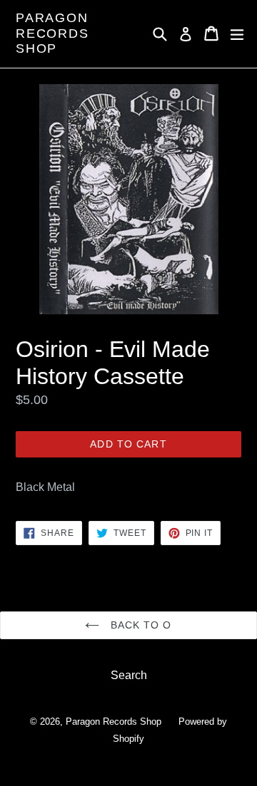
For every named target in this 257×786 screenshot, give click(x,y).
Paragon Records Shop (52, 33)
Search (129, 675)
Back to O (138, 625)
